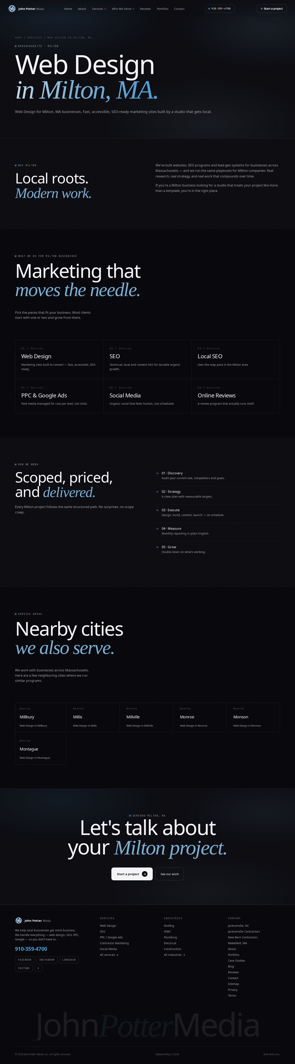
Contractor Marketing (114, 943)
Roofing (169, 926)
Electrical (170, 943)
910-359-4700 (31, 948)
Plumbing (170, 937)
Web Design (108, 926)
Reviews (145, 9)
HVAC (167, 931)
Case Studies (236, 960)
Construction (172, 949)
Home (68, 9)
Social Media (108, 949)
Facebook (25, 959)
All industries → (174, 955)
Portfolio (162, 9)
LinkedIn (69, 959)
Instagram (47, 959)
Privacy (232, 990)
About (82, 9)
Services (34, 37)
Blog (231, 966)
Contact (179, 9)
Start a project (273, 8)
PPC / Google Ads (111, 937)
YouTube (24, 968)
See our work (170, 874)
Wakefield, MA (237, 943)
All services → (109, 955)
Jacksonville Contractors (244, 931)
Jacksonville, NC (238, 926)
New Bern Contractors (243, 937)
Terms (232, 995)
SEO (102, 931)
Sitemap (233, 984)
